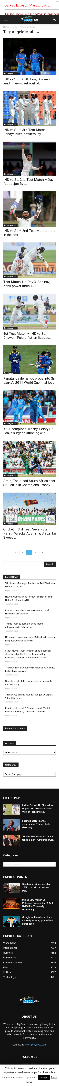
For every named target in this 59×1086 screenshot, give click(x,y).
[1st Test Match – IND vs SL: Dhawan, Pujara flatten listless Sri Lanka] (29, 312)
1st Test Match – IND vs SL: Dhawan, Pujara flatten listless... (27, 336)
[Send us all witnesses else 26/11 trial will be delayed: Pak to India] (11, 888)
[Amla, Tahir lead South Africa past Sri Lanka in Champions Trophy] (29, 459)
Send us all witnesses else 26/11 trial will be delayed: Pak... (36, 887)
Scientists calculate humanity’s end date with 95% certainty (28, 683)
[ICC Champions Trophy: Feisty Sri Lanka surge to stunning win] (29, 407)
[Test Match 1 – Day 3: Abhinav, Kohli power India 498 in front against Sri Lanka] (29, 260)
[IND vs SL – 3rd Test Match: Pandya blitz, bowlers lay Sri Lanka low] (29, 108)
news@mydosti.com (36, 1044)
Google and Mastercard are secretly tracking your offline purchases (37, 920)
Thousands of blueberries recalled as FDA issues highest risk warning (30, 669)
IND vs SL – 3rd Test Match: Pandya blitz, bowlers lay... (24, 132)
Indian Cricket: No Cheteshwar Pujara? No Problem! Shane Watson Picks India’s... (38, 808)
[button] (54, 19)
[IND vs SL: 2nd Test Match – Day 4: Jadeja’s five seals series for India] (29, 159)
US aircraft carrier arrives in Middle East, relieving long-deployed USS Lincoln (30, 639)
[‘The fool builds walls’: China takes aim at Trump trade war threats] (11, 840)
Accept (43, 1077)
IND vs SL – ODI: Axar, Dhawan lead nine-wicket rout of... (26, 81)
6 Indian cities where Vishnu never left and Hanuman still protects (27, 612)
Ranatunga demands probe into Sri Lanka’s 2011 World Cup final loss (29, 381)
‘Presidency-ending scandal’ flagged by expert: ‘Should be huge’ (29, 696)
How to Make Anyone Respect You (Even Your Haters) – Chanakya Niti (29, 598)
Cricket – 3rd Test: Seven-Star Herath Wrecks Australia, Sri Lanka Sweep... (29, 533)
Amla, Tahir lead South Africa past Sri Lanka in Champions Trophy (29, 483)
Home (6, 27)
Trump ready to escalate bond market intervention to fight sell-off (24, 625)
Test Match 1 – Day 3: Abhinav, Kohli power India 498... (26, 284)
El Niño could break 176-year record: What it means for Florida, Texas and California (27, 710)
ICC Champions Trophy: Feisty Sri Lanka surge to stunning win (28, 431)
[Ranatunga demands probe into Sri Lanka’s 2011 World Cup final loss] (29, 359)
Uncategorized (10, 74)
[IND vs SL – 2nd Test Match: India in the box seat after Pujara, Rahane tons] (29, 209)
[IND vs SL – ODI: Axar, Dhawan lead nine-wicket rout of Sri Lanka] (29, 56)
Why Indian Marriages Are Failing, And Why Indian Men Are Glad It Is (30, 585)
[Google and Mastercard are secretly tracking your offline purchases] (11, 921)
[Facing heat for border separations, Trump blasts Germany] (11, 825)
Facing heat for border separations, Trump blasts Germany (36, 824)
